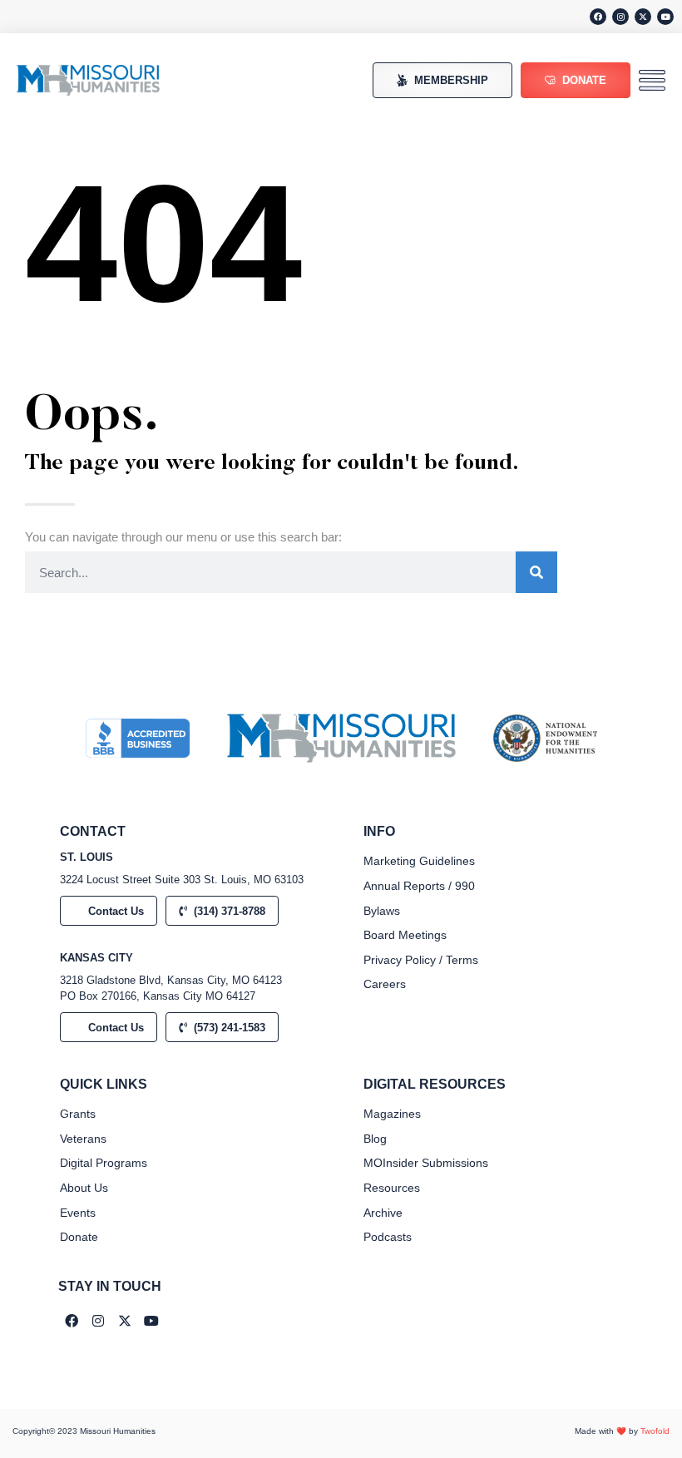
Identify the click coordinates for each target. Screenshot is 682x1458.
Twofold (655, 1431)
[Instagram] (620, 16)
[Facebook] (598, 16)
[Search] (536, 572)
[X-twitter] (643, 16)
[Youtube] (665, 16)
